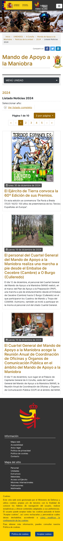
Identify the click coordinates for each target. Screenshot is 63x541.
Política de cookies (20, 534)
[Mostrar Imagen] (32, 156)
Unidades (15, 471)
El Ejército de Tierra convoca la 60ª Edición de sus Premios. (31, 193)
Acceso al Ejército (19, 479)
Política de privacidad (21, 450)
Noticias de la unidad (24, 39)
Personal (15, 468)
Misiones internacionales (22, 482)
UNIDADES (18, 36)
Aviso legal (16, 448)
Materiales (15, 477)
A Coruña (30, 36)
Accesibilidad (17, 445)
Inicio (8, 36)
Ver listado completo (20, 107)
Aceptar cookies (44, 534)
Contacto (15, 456)
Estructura (15, 474)
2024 (38, 39)
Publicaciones (17, 485)
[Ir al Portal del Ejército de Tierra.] (31, 21)
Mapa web (15, 442)
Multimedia (16, 488)
